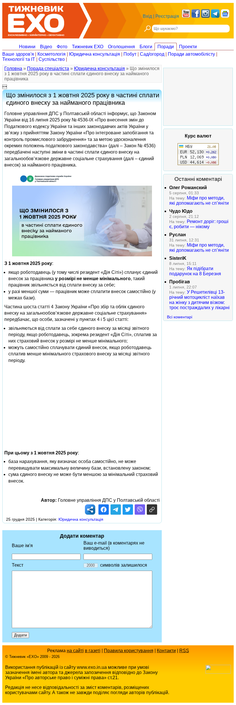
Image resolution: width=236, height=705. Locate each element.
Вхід (147, 16)
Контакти (166, 650)
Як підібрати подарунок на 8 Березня (195, 271)
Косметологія (51, 54)
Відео (46, 46)
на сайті (75, 650)
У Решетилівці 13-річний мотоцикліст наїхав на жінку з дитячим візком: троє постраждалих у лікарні (199, 300)
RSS (184, 650)
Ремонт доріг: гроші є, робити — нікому (199, 224)
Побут (129, 54)
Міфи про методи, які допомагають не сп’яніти (199, 200)
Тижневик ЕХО (87, 46)
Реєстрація (167, 16)
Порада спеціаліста (48, 68)
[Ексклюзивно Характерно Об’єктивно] (36, 19)
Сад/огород (152, 54)
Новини (27, 46)
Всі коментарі (179, 317)
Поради (165, 46)
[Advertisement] (82, 404)
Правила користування (128, 650)
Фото (62, 46)
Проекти (188, 46)
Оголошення (121, 46)
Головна (13, 68)
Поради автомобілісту (191, 54)
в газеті (92, 650)
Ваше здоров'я (18, 54)
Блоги (146, 46)
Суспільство (52, 59)
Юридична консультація (94, 54)
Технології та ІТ (18, 59)
